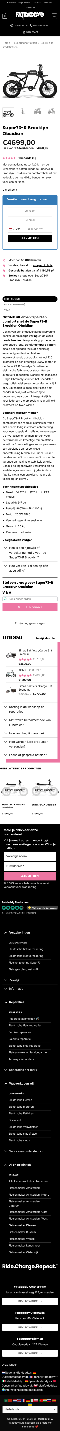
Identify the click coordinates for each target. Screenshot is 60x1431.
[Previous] (8, 77)
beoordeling (27, 158)
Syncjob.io (28, 1426)
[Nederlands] (15, 1400)
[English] (19, 1400)
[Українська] (30, 1404)
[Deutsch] (28, 1400)
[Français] (23, 1400)
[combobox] (14, 229)
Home (6, 42)
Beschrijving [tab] (12, 299)
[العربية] (6, 1400)
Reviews (11, 2)
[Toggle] (5, 548)
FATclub (30, 7)
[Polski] (36, 1400)
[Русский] (49, 1400)
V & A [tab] (7, 309)
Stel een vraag (30, 607)
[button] (4, 16)
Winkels (48, 2)
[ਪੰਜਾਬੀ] (45, 1400)
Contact (37, 2)
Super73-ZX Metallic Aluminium (13, 806)
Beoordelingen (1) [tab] (14, 304)
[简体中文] (10, 1400)
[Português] (41, 1400)
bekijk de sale (45, 638)
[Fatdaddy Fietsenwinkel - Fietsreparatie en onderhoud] (30, 16)
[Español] (54, 1400)
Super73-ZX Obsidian (44, 804)
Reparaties (24, 2)
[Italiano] (32, 1400)
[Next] (52, 77)
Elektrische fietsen (25, 42)
